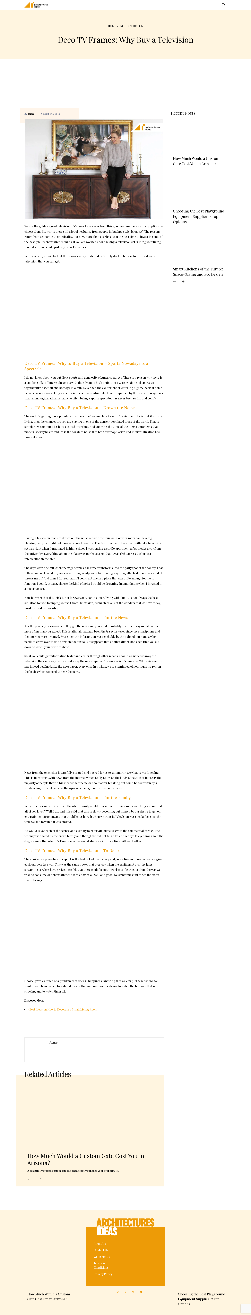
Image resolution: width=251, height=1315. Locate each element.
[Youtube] (141, 1292)
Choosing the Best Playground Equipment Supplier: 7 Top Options (198, 216)
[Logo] (38, 5)
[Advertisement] (125, 86)
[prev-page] (29, 1179)
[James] (36, 1049)
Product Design (131, 26)
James (31, 114)
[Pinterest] (154, 114)
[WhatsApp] (161, 114)
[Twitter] (133, 1292)
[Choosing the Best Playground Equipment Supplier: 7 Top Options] (199, 189)
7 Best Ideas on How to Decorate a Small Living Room (62, 1009)
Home (112, 26)
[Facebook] (147, 114)
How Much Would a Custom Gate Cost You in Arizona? (85, 1159)
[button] (221, 4)
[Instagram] (118, 1292)
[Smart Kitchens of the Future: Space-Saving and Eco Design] (199, 246)
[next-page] (39, 1179)
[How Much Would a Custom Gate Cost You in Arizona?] (89, 1115)
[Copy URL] (141, 114)
